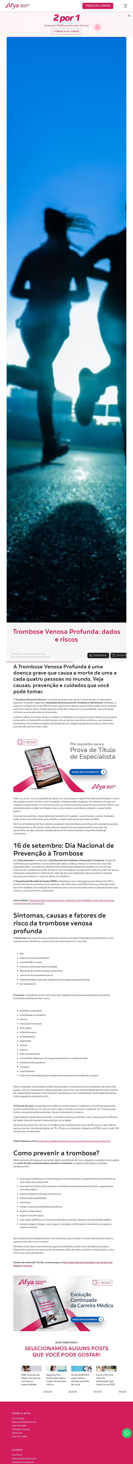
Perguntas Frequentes (23, 1462)
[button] (124, 5)
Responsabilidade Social (24, 1422)
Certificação (18, 1418)
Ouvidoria (17, 1454)
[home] (17, 6)
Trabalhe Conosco (21, 1429)
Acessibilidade (19, 1425)
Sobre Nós (17, 1433)
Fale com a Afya (19, 1436)
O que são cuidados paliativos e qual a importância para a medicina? (74, 1141)
